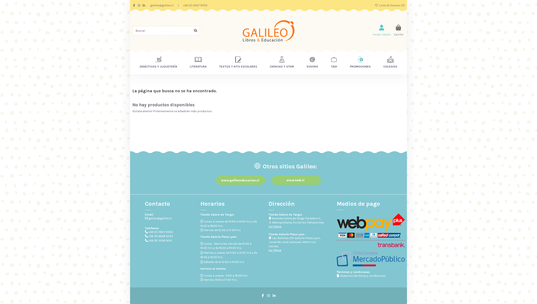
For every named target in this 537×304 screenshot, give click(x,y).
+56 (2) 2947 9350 (195, 5)
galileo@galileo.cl (162, 5)
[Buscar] (195, 30)
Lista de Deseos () (391, 5)
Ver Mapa (274, 226)
